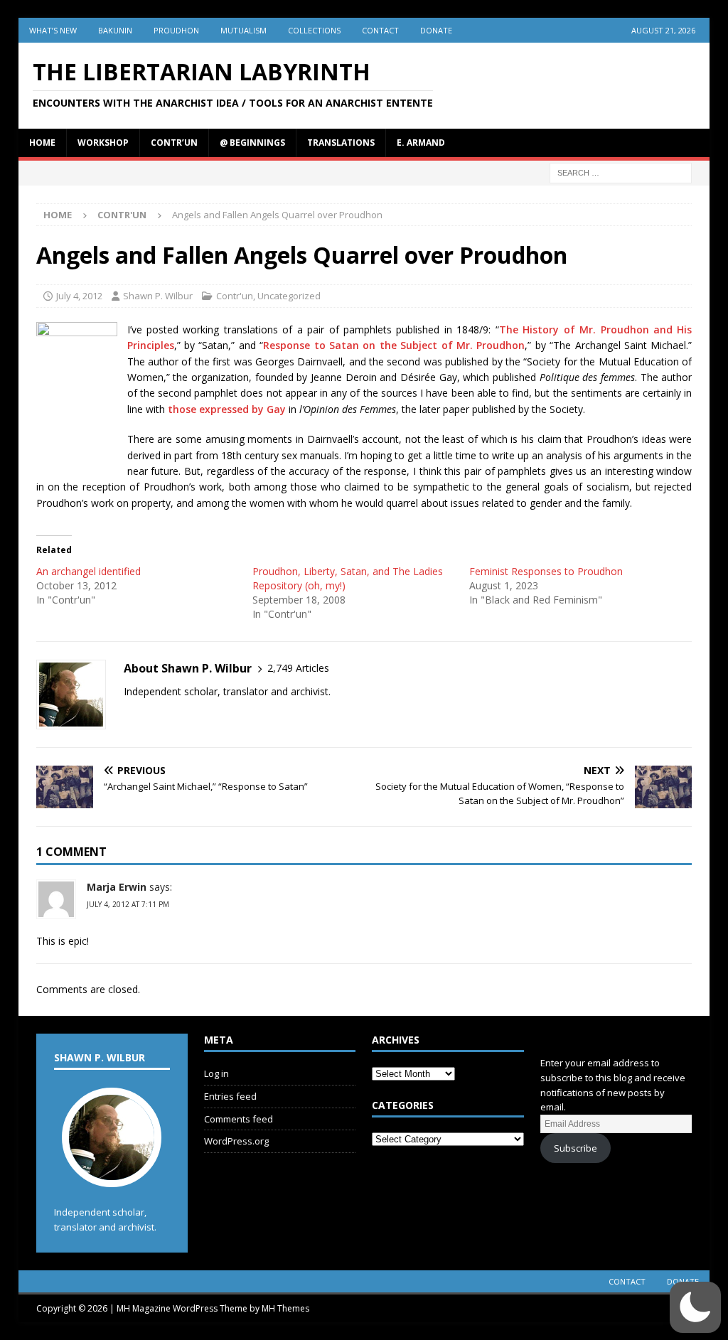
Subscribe (575, 1148)
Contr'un (234, 295)
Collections (314, 30)
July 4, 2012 (79, 295)
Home (42, 142)
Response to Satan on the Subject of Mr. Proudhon (394, 345)
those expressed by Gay (227, 409)
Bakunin (115, 30)
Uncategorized (289, 295)
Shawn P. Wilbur (158, 295)
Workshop (103, 142)
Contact (380, 30)
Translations (341, 142)
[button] (695, 1307)
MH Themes (285, 1308)
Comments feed (238, 1119)
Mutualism (243, 30)
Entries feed (230, 1096)
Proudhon (176, 30)
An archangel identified (88, 571)
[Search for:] (621, 171)
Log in (216, 1073)
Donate (436, 30)
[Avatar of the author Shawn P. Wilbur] (111, 1172)
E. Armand (421, 142)
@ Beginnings (252, 142)
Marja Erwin (116, 887)
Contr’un (174, 142)
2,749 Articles (298, 668)
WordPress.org (236, 1141)
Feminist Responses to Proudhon (546, 571)
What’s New (53, 30)
